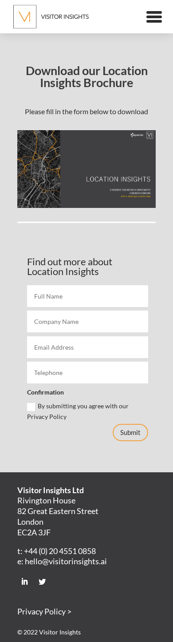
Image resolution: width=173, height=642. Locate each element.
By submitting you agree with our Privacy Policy (78, 411)
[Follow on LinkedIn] (24, 581)
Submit (130, 432)
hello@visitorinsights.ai (66, 561)
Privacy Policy (41, 611)
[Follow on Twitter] (42, 581)
